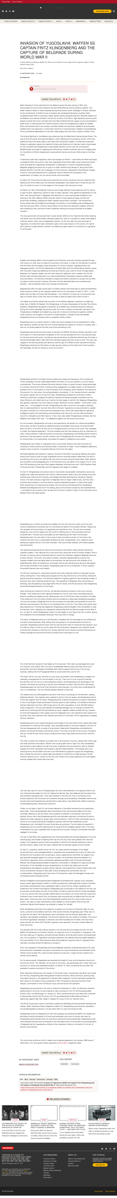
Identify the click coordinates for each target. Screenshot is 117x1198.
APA (21, 1079)
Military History (48, 1168)
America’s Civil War (50, 1161)
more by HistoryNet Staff (29, 1064)
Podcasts (109, 21)
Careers (70, 1163)
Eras (58, 21)
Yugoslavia (75, 1064)
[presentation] (34, 21)
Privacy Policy (6, 2)
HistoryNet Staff (28, 73)
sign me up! (100, 1165)
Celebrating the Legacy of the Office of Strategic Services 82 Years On (14, 1125)
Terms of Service (17, 2)
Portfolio (73, 1120)
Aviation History (48, 1163)
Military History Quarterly (52, 1170)
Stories (15, 1120)
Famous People (45, 21)
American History (49, 1159)
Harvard (32, 1079)
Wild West (46, 1175)
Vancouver (41, 1079)
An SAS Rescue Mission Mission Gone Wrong (98, 1124)
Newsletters (95, 21)
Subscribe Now (102, 11)
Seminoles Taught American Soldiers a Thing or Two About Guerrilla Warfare (43, 1125)
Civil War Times (48, 1166)
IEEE (56, 1079)
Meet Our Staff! (73, 1166)
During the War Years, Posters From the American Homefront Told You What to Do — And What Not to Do (72, 1126)
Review (44, 1120)
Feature (102, 1120)
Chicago (50, 1079)
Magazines (80, 21)
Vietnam (46, 1173)
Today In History (11, 21)
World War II (63, 1043)
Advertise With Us (74, 1161)
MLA (26, 1079)
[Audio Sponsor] (72, 89)
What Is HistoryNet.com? (76, 1159)
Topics (68, 21)
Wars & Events (27, 21)
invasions (64, 1064)
